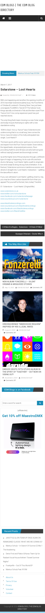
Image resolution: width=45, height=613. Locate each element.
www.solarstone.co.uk (9, 191)
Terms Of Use (11, 581)
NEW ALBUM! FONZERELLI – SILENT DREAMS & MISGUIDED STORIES (18, 282)
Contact (9, 593)
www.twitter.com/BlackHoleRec (12, 211)
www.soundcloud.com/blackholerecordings (18, 206)
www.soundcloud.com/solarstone (14, 199)
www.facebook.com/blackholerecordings (17, 208)
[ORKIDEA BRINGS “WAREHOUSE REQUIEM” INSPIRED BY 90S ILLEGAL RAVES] (22, 306)
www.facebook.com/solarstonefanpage (16, 196)
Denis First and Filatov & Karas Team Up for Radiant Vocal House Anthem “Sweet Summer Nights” (21, 558)
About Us (9, 577)
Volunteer (9, 589)
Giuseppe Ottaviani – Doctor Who (28, 234)
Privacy (9, 585)
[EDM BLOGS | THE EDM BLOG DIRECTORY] (3, 18)
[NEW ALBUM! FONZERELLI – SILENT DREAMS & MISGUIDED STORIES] (22, 264)
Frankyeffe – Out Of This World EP (19, 566)
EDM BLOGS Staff (23, 287)
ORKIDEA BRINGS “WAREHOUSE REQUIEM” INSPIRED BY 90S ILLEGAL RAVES (21, 325)
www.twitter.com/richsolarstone (13, 194)
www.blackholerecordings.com (12, 203)
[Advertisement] (22, 45)
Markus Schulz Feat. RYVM (28, 73)
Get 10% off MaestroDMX (22, 416)
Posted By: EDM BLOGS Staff (11, 95)
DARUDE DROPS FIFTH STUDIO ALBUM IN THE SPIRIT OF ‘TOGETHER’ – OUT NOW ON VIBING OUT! (21, 372)
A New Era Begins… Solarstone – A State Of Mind (23, 227)
